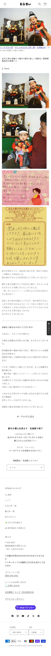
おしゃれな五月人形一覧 (25, 47)
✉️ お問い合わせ (12, 585)
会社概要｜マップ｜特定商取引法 (19, 592)
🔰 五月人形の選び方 (13, 522)
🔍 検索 (8, 494)
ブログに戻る (27, 416)
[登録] (41, 467)
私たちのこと (10, 517)
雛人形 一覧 (10, 511)
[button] (5, 4)
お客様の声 (41, 47)
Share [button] (7, 68)
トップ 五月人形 (6, 47)
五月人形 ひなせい (21, 646)
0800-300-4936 (11, 575)
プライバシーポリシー (14, 598)
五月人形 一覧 (10, 505)
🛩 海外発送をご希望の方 (15, 528)
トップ (7, 500)
